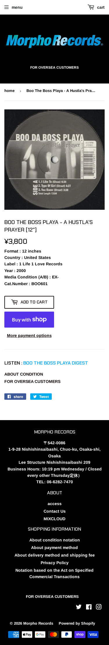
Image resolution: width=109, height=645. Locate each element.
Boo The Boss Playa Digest (55, 363)
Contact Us (55, 511)
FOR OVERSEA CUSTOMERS (32, 381)
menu (17, 7)
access (55, 503)
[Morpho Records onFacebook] (89, 607)
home (9, 90)
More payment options (29, 335)
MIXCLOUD (54, 518)
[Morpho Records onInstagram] (99, 607)
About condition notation (54, 540)
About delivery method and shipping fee (55, 555)
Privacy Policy (55, 562)
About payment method (54, 547)
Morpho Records (38, 623)
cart (100, 7)
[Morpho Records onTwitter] (79, 607)
